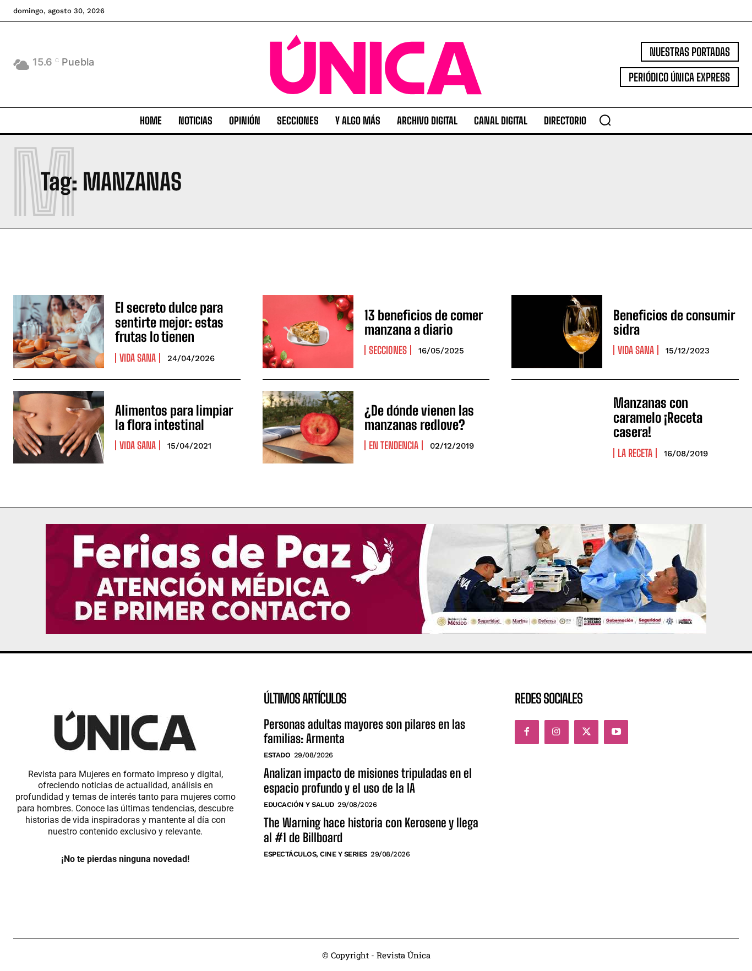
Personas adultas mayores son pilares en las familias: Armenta (364, 731)
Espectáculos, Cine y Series (315, 854)
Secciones (388, 350)
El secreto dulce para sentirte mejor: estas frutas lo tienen (169, 322)
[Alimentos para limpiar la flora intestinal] (58, 427)
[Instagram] (556, 732)
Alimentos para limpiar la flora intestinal (174, 417)
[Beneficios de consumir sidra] (556, 331)
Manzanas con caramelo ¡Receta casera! (657, 417)
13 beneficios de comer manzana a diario (423, 322)
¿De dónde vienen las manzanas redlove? (419, 417)
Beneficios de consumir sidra (674, 322)
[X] (586, 732)
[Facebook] (527, 732)
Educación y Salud (299, 804)
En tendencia (393, 445)
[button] (605, 120)
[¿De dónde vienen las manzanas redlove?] (308, 427)
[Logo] (376, 64)
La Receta (635, 453)
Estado (277, 755)
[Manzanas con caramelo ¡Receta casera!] (556, 427)
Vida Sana (137, 358)
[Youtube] (616, 732)
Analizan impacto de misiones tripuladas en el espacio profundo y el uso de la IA (368, 780)
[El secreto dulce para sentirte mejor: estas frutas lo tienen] (58, 331)
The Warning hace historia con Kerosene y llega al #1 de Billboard (371, 829)
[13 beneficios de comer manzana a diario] (308, 331)
